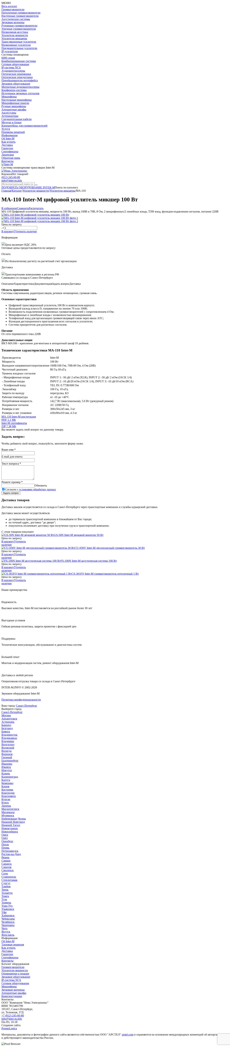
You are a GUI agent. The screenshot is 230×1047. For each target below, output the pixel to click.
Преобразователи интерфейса (19, 80)
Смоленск (7, 870)
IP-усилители (9, 51)
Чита (4, 928)
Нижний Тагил (10, 825)
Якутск (5, 931)
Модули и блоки (11, 122)
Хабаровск (8, 915)
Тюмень (6, 902)
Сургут (5, 883)
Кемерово (7, 783)
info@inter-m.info (11, 180)
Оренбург (7, 841)
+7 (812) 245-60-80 (12, 1015)
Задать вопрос (11, 493)
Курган (5, 799)
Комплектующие (11, 996)
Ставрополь (8, 876)
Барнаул (6, 725)
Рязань (5, 857)
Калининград (9, 776)
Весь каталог (9, 6)
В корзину (7, 231)
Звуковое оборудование (15, 83)
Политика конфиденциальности (21, 699)
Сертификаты (9, 151)
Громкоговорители (12, 9)
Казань (5, 773)
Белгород (7, 728)
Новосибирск (9, 831)
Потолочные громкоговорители (20, 12)
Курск (5, 802)
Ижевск (6, 767)
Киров (5, 786)
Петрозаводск (9, 850)
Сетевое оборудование (15, 64)
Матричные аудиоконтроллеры (20, 86)
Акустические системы (15, 19)
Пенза (5, 844)
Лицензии (7, 154)
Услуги (5, 128)
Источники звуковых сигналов (20, 93)
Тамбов (6, 886)
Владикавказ (9, 737)
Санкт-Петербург (26, 705)
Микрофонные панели (15, 103)
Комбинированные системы (18, 61)
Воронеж (7, 754)
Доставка (7, 144)
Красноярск (8, 796)
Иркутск (6, 770)
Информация (9, 135)
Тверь (4, 889)
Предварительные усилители (19, 48)
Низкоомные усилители (16, 44)
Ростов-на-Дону (11, 854)
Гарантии (7, 148)
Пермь (5, 847)
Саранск (6, 863)
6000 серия (8, 57)
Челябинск (8, 921)
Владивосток (9, 734)
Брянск (5, 731)
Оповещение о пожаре (15, 973)
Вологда (6, 750)
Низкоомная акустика (14, 32)
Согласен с (30, 489)
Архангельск (9, 718)
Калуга (5, 779)
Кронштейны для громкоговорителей (24, 125)
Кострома (7, 789)
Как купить (8, 141)
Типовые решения (12, 944)
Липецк (6, 805)
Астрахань (7, 721)
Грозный (6, 757)
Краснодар (8, 792)
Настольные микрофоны (16, 99)
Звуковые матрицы (13, 989)
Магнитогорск (10, 808)
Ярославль (7, 934)
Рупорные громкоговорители (19, 25)
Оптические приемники (16, 73)
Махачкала (8, 812)
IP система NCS (11, 67)
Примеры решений (13, 132)
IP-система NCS (11, 980)
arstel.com (127, 1034)
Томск (5, 896)
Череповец (8, 925)
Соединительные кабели (16, 119)
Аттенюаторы (9, 115)
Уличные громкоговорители (18, 28)
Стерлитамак (9, 879)
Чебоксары (8, 918)
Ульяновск (7, 909)
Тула (4, 899)
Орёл (4, 838)
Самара (5, 860)
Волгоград (7, 744)
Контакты (7, 161)
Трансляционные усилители (18, 41)
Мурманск (7, 815)
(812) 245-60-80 (10, 177)
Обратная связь (10, 157)
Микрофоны (9, 96)
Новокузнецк (9, 828)
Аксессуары (8, 112)
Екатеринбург (10, 760)
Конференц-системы (14, 90)
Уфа (3, 912)
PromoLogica (9, 1028)
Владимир (7, 741)
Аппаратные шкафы (13, 109)
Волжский (7, 747)
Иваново (6, 763)
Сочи (4, 873)
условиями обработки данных (37, 489)
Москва (6, 715)
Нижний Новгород (13, 821)
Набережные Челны (13, 818)
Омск (4, 834)
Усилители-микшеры (14, 38)
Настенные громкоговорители (20, 15)
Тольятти (7, 892)
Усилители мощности (14, 35)
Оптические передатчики (17, 77)
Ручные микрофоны (13, 106)
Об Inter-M (7, 138)
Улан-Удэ (7, 905)
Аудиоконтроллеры (13, 70)
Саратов (6, 867)
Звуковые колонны (12, 22)
